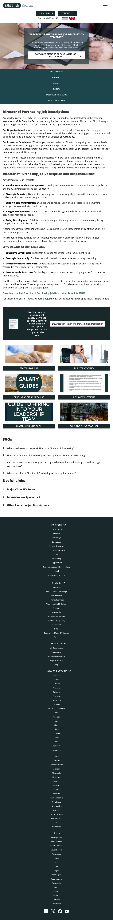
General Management (56, 550)
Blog (56, 664)
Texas (56, 858)
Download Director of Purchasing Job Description (77, 323)
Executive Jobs (56, 71)
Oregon (56, 833)
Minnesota (56, 773)
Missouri (56, 781)
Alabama (56, 675)
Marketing (56, 558)
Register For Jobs (56, 660)
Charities (56, 608)
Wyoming (56, 887)
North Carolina (56, 814)
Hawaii (56, 721)
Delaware (56, 704)
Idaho (56, 725)
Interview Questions (56, 656)
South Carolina (56, 845)
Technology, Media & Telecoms (56, 633)
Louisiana (56, 750)
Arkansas (56, 688)
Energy (56, 637)
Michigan (56, 769)
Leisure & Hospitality (56, 620)
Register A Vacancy (56, 100)
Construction (56, 595)
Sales (56, 554)
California (56, 692)
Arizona (56, 683)
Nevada (56, 793)
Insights (56, 89)
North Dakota (56, 818)
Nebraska (56, 789)
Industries (56, 77)
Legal (56, 571)
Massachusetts (56, 764)
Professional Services (56, 616)
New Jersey (56, 802)
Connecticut (56, 700)
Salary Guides (56, 652)
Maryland (56, 760)
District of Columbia (56, 708)
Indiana (56, 733)
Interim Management (56, 575)
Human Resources (56, 546)
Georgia (56, 717)
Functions (56, 83)
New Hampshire (56, 798)
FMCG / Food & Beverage (56, 591)
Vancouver (56, 903)
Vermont (56, 866)
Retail (56, 629)
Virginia (56, 870)
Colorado (56, 696)
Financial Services (56, 600)
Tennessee (56, 854)
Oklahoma (56, 827)
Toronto (56, 899)
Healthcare (56, 624)
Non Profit (56, 612)
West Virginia (56, 879)
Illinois (56, 729)
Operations (56, 542)
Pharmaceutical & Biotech (56, 604)
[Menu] (105, 5)
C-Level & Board (56, 529)
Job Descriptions (56, 648)
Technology (56, 537)
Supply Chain (56, 562)
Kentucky (56, 746)
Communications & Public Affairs (56, 567)
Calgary (56, 891)
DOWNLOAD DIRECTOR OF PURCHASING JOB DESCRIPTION (55, 55)
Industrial (56, 587)
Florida (56, 712)
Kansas (56, 741)
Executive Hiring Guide (56, 95)
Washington (56, 875)
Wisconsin (56, 883)
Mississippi (56, 777)
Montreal (56, 895)
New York (56, 810)
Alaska (56, 679)
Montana (56, 785)
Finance (56, 533)
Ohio (57, 822)
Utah (57, 862)
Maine (56, 756)
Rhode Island (56, 841)
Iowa (57, 737)
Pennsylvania (56, 837)
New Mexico (57, 806)
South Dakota (56, 850)
